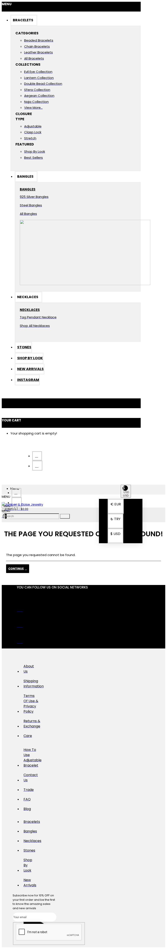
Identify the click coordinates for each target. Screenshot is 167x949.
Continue (16, 568)
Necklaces (28, 309)
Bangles (27, 189)
